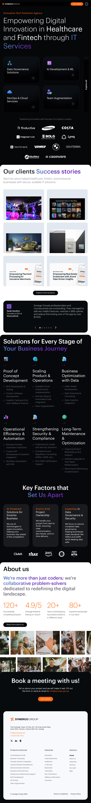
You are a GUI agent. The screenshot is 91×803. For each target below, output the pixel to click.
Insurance (48, 780)
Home (71, 755)
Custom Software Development (21, 765)
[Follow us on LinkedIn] (17, 741)
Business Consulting (17, 758)
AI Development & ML (18, 755)
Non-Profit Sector (51, 774)
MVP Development (17, 777)
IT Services (48, 765)
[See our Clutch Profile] (21, 741)
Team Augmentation (17, 783)
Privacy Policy (76, 794)
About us (72, 759)
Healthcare (48, 761)
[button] (55, 327)
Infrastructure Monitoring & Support (23, 774)
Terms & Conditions (61, 794)
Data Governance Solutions (19, 768)
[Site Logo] (11, 4)
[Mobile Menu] (86, 4)
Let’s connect (77, 4)
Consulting (48, 771)
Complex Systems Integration (20, 761)
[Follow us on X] (12, 741)
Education (48, 755)
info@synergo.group (17, 733)
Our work (72, 768)
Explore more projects (45, 293)
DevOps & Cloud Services (19, 771)
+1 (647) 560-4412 (17, 736)
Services (72, 765)
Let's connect (45, 699)
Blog (71, 771)
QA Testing (14, 780)
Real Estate (48, 768)
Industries (73, 762)
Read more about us (15, 624)
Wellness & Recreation (52, 777)
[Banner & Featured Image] (23, 208)
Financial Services (51, 758)
